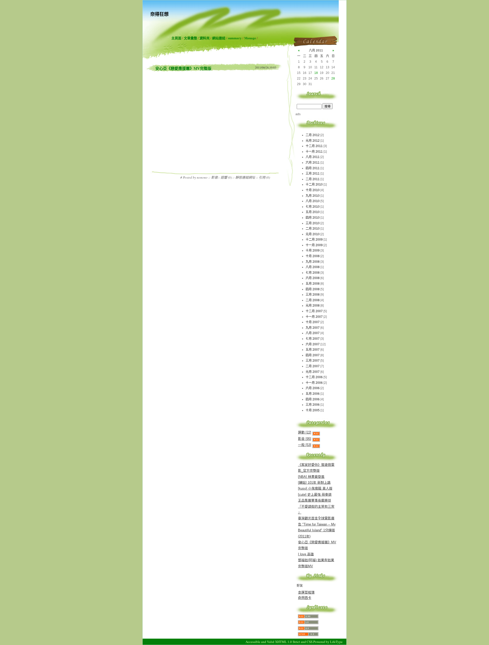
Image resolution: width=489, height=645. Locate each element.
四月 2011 (313, 168)
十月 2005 (313, 410)
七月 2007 (313, 338)
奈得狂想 (159, 14)
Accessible (253, 641)
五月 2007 (313, 349)
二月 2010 (313, 228)
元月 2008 (313, 305)
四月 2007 (313, 355)
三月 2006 (313, 404)
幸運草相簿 (306, 592)
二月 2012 (313, 135)
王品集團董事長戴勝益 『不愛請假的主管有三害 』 (316, 506)
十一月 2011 (314, 151)
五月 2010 (313, 212)
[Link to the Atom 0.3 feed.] (308, 635)
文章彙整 (190, 37)
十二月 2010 (314, 184)
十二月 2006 (314, 377)
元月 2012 (313, 140)
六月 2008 (313, 278)
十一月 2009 (314, 245)
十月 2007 (313, 322)
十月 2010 (313, 190)
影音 (214, 177)
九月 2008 (313, 262)
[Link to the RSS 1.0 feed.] (308, 623)
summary (235, 37)
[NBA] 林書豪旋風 (311, 477)
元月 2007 (313, 372)
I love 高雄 (306, 554)
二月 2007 (313, 366)
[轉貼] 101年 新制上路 (314, 482)
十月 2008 (313, 256)
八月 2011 (313, 157)
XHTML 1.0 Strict (287, 641)
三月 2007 (313, 360)
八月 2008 (313, 267)
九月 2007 (313, 328)
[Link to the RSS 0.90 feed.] (308, 617)
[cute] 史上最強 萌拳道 (315, 494)
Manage (250, 37)
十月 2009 (313, 250)
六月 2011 (313, 162)
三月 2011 (313, 173)
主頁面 (176, 37)
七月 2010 (313, 206)
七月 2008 (313, 272)
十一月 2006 (314, 383)
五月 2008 (313, 283)
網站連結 (218, 37)
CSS (310, 641)
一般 (304, 445)
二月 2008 (313, 300)
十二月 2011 (314, 146)
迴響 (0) (226, 177)
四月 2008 (313, 289)
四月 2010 (313, 217)
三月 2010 (313, 223)
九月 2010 (313, 196)
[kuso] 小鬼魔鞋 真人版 (315, 488)
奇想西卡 (304, 598)
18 (316, 73)
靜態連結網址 (245, 177)
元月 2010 (313, 234)
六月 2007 (313, 344)
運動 (304, 432)
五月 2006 (313, 394)
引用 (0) (264, 177)
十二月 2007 (314, 311)
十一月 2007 (314, 317)
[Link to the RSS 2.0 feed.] (308, 629)
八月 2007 (313, 333)
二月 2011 (313, 179)
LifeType (336, 641)
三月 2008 (313, 294)
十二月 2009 (314, 239)
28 (333, 78)
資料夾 (205, 37)
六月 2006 (313, 388)
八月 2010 (313, 201)
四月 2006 (313, 399)
